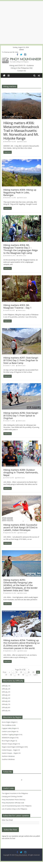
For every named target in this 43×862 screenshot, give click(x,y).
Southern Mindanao (8, 759)
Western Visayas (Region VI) (11, 744)
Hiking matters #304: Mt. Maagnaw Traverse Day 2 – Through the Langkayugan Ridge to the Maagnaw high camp (20, 248)
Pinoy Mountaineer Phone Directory (13, 800)
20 (21, 672)
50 (23, 675)
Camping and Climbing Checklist (12, 796)
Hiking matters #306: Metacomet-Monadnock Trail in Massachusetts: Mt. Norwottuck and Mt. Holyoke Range (21, 130)
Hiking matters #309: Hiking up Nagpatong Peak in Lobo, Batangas (19, 192)
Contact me (21, 71)
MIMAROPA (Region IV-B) (10, 738)
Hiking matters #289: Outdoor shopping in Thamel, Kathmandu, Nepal (20, 472)
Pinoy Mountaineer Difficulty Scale (13, 803)
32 (11, 675)
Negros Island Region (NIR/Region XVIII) (15, 747)
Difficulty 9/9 (6, 710)
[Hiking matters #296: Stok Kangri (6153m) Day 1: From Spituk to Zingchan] (21, 384)
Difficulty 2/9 (6, 689)
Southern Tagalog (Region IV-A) (12, 734)
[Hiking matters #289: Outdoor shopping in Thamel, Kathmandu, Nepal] (21, 442)
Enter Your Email (7, 820)
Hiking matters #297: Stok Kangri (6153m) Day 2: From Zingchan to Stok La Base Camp (20, 360)
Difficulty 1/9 (6, 686)
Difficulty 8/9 (6, 707)
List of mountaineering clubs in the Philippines (17, 806)
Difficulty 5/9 (6, 698)
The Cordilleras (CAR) (9, 725)
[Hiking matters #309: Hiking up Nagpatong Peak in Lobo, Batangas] (21, 160)
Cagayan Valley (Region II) (10, 728)
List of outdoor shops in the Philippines (14, 809)
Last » (36, 675)
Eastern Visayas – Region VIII (11, 753)
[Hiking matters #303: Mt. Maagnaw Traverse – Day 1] (21, 276)
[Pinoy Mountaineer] (21, 59)
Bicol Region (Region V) (9, 741)
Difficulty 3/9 (6, 692)
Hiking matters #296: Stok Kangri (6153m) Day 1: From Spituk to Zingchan (20, 415)
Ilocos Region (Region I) (9, 722)
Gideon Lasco (23, 141)
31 (6, 675)
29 (33, 672)
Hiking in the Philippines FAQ (21, 68)
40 (18, 675)
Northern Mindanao (8, 756)
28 (29, 672)
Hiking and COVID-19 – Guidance (21, 65)
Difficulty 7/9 (6, 704)
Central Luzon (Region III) (10, 731)
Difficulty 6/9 (6, 701)
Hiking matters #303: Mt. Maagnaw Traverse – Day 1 (17, 306)
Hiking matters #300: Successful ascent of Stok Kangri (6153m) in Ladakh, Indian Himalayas (20, 527)
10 (16, 672)
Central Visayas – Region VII (11, 750)
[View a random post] (39, 75)
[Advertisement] (21, 22)
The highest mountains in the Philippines (15, 793)
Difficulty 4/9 (6, 695)
